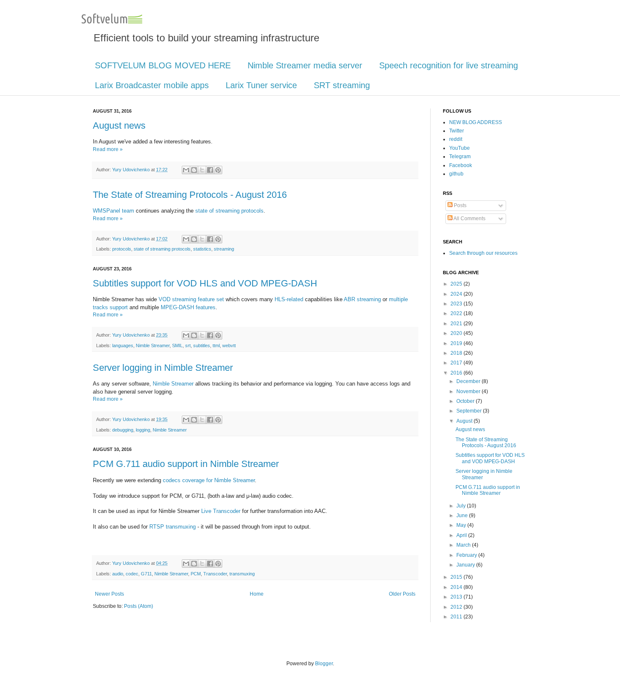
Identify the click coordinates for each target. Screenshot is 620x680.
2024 (457, 294)
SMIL (177, 345)
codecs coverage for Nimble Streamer (209, 480)
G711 (146, 573)
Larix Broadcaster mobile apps (152, 85)
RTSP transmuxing (172, 526)
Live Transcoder (220, 511)
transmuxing (242, 573)
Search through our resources (483, 253)
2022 (457, 313)
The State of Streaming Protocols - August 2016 (190, 194)
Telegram (460, 156)
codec (132, 573)
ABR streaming (362, 299)
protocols (121, 248)
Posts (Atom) (138, 606)
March (464, 545)
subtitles (201, 345)
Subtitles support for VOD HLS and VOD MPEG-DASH (205, 283)
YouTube (459, 148)
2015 (457, 577)
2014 (457, 587)
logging (143, 429)
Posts (459, 205)
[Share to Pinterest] (218, 170)
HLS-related (289, 299)
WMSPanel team (113, 211)
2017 (457, 363)
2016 (457, 373)
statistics (202, 248)
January (466, 565)
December (469, 381)
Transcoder (215, 573)
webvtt (229, 345)
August (465, 421)
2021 (457, 324)
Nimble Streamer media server (305, 65)
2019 (457, 343)
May (461, 525)
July (461, 506)
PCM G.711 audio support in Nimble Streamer (186, 464)
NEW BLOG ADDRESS (475, 122)
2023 (457, 304)
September (469, 411)
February (467, 555)
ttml (216, 345)
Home (257, 594)
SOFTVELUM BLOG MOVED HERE (163, 65)
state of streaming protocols (229, 211)
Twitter (456, 131)
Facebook (460, 165)
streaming (224, 248)
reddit (455, 139)
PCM (196, 573)
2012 (457, 607)
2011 (457, 617)
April (462, 535)
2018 (457, 353)
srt (188, 345)
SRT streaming (342, 85)
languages (122, 345)
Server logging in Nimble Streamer (163, 367)
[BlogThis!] (194, 170)
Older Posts (402, 594)
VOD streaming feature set (191, 299)
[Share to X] (202, 170)
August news (119, 125)
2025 (457, 284)
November (469, 391)
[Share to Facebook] (210, 170)
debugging (122, 429)
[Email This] (186, 170)
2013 (457, 597)
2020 (457, 333)
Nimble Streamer (153, 345)
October (466, 401)
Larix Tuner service (261, 85)
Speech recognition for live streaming (448, 65)
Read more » (108, 149)
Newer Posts (109, 594)
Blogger (324, 664)
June (462, 515)
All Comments (469, 218)
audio (117, 573)
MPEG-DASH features (188, 307)
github (456, 174)
